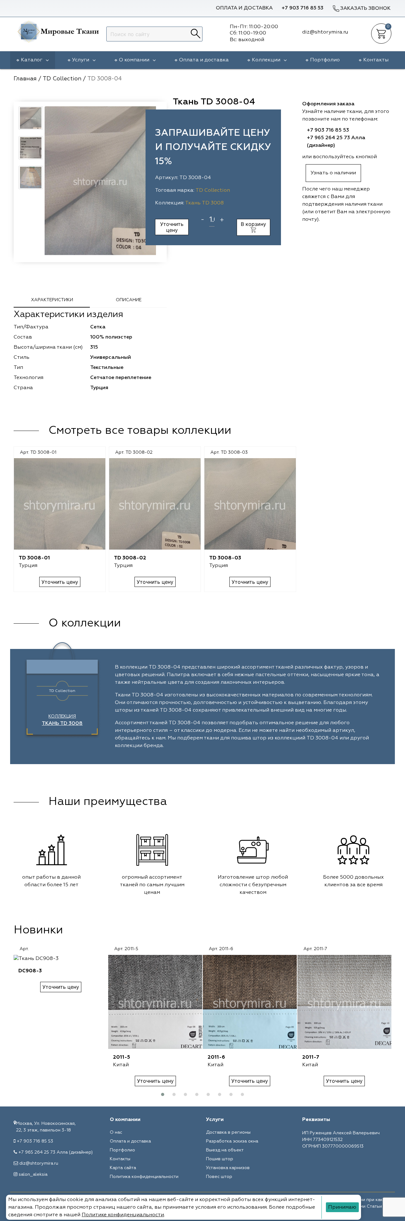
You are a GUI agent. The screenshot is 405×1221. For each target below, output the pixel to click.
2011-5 (121, 1057)
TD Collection (213, 190)
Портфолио (325, 60)
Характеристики (52, 300)
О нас (116, 1132)
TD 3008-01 (34, 558)
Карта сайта (123, 1168)
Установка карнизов (228, 1168)
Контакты (376, 60)
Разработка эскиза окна (232, 1141)
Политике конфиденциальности (123, 1215)
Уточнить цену (172, 227)
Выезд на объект (225, 1150)
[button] (162, 1094)
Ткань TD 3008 (204, 203)
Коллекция (62, 720)
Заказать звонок (365, 8)
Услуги (80, 60)
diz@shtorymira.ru (38, 1163)
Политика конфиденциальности (144, 1176)
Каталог (31, 60)
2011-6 (216, 1057)
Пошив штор (219, 1159)
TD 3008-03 (225, 558)
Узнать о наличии (333, 173)
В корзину (253, 224)
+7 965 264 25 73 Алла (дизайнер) (55, 1152)
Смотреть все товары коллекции (139, 430)
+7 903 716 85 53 (302, 8)
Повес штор (219, 1176)
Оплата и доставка (244, 8)
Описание (128, 300)
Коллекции (266, 60)
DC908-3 (30, 971)
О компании (134, 60)
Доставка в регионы (228, 1132)
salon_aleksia (33, 1174)
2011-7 (310, 1057)
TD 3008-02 (130, 558)
